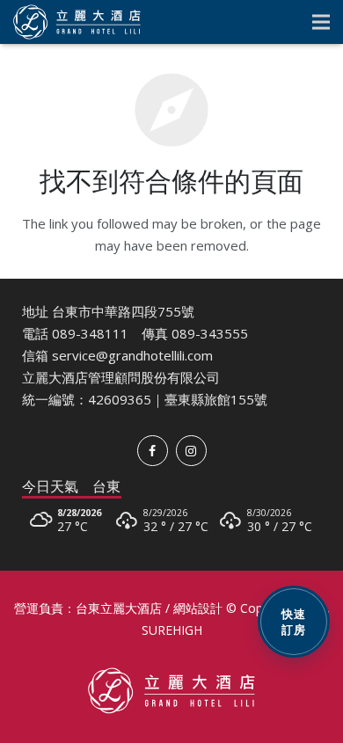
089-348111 (90, 333)
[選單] (321, 22)
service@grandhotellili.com (132, 355)
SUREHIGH (172, 630)
